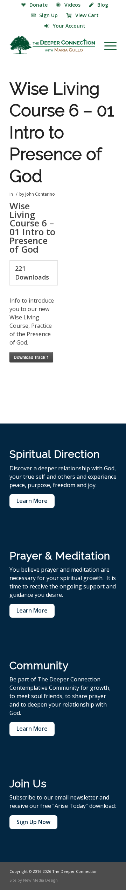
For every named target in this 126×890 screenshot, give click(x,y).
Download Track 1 (31, 357)
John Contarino (40, 194)
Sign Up (48, 15)
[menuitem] (34, 5)
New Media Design (40, 880)
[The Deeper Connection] (52, 45)
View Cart (87, 15)
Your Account (69, 25)
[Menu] (107, 45)
